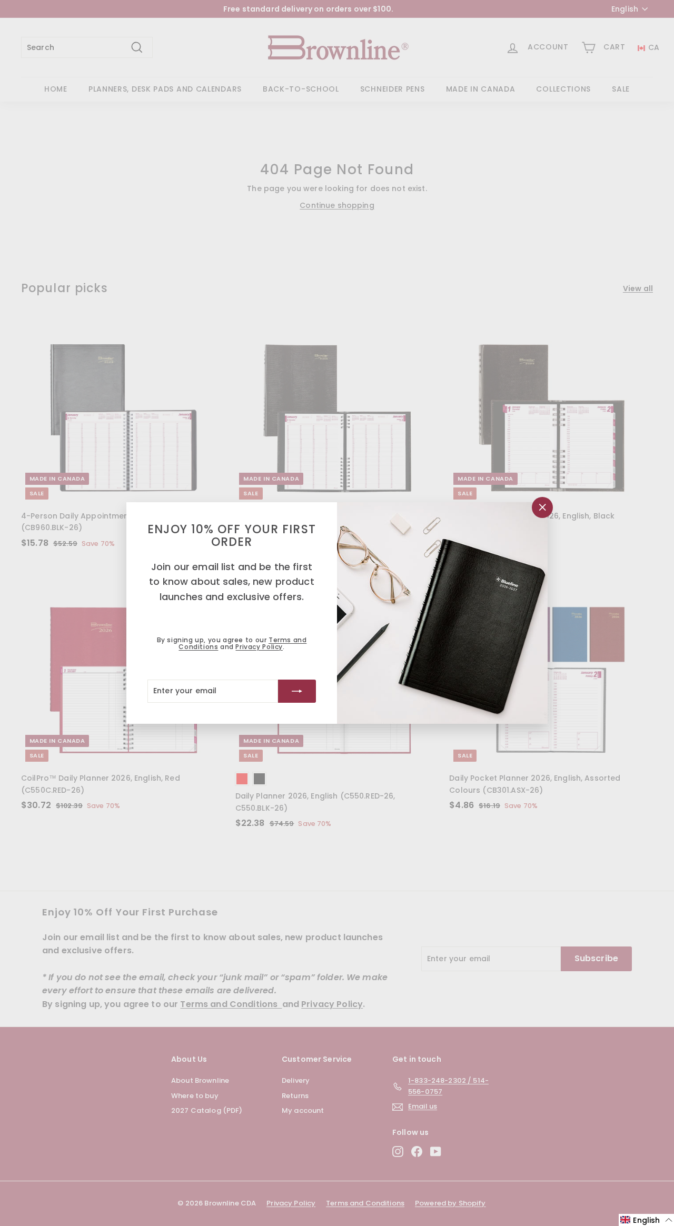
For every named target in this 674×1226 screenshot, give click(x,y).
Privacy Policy (258, 646)
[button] (646, 1220)
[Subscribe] (297, 691)
